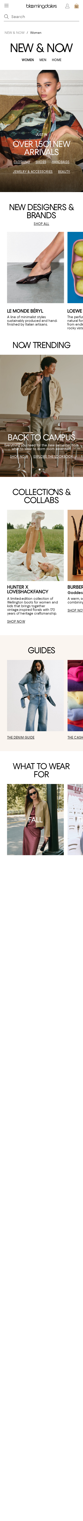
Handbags (60, 162)
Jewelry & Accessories (33, 172)
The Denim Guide (21, 737)
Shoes (41, 162)
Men (42, 60)
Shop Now (19, 456)
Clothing (22, 162)
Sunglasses (72, 447)
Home (57, 60)
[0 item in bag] (76, 6)
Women (28, 60)
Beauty (64, 172)
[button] (40, 469)
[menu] (6, 5)
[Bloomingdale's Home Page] (41, 6)
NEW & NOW (14, 33)
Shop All (41, 224)
